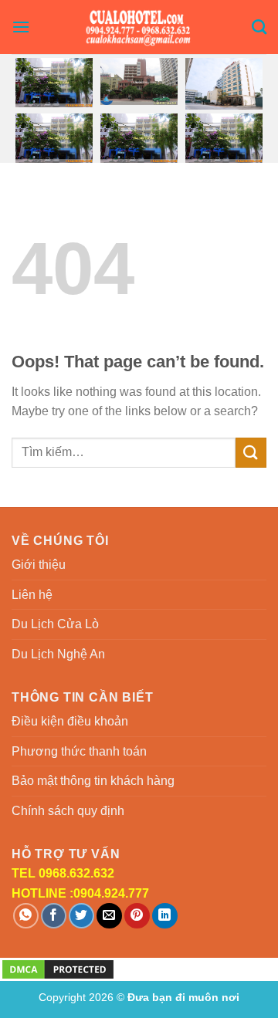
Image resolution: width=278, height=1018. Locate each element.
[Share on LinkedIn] (165, 915)
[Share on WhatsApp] (26, 915)
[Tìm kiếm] (259, 26)
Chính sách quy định (68, 810)
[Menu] (21, 27)
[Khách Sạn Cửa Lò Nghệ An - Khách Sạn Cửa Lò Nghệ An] (139, 27)
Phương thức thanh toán (79, 751)
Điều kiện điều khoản (70, 721)
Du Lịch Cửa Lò (55, 624)
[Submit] (251, 453)
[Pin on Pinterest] (137, 915)
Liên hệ (32, 594)
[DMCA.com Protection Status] (58, 968)
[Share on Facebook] (53, 915)
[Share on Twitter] (81, 915)
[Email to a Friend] (109, 915)
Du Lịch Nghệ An (58, 654)
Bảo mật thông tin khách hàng (93, 780)
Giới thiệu (39, 564)
